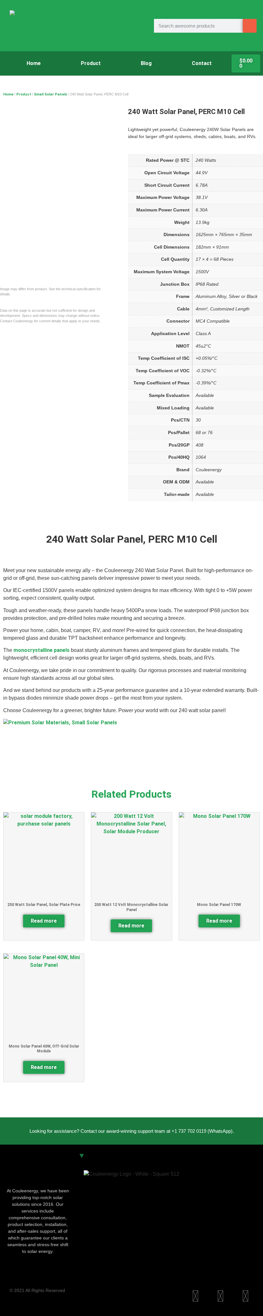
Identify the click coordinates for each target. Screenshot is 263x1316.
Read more (44, 921)
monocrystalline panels (41, 650)
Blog (146, 63)
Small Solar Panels (50, 94)
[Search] (250, 26)
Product (91, 63)
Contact (202, 63)
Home (34, 63)
